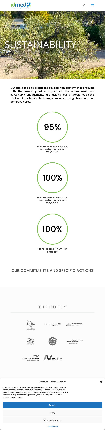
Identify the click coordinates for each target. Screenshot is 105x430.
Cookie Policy (52, 426)
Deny (52, 412)
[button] (101, 381)
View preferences (53, 420)
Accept (52, 405)
